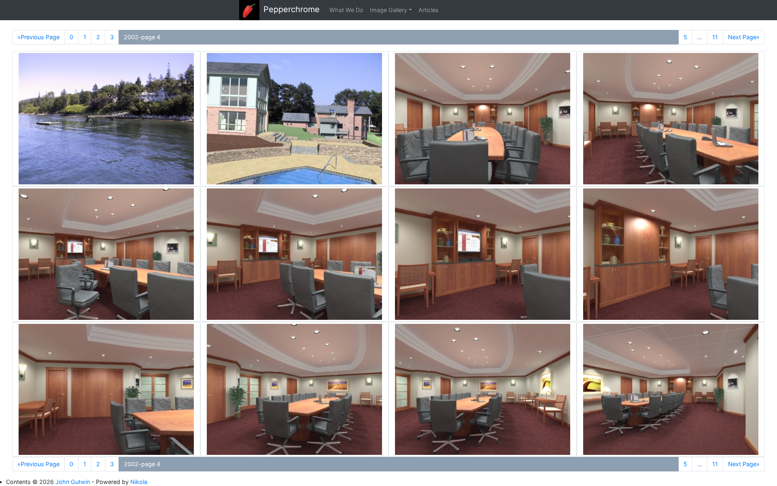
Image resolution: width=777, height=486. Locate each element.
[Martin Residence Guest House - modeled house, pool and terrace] (294, 118)
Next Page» (744, 37)
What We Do (346, 9)
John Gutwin (72, 481)
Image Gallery (388, 9)
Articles (428, 9)
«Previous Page (38, 37)
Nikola (138, 481)
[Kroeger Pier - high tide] (106, 118)
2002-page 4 (142, 37)
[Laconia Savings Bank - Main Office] (482, 118)
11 (715, 37)
